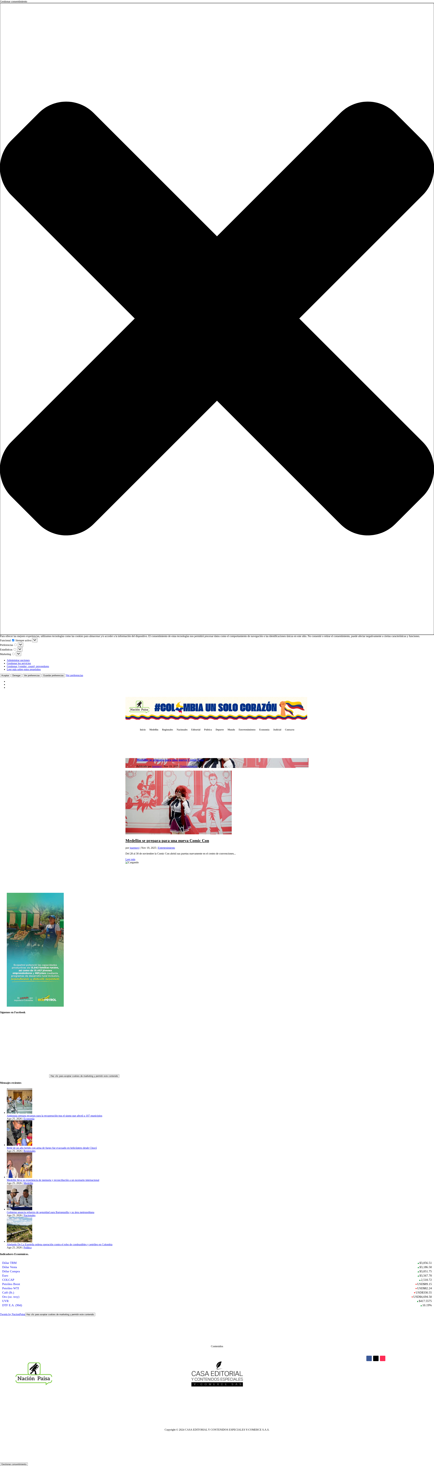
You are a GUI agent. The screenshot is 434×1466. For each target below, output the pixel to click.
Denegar (16, 675)
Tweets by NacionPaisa (47, 1314)
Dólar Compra (11, 1271)
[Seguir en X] (376, 1358)
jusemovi (157, 766)
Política (208, 730)
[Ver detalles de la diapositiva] (35, 1005)
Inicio (143, 730)
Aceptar (5, 675)
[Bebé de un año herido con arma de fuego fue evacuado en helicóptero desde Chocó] (19, 1144)
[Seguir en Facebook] (369, 1358)
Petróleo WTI (10, 1288)
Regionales (167, 730)
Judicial (277, 730)
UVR (5, 1301)
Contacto (289, 730)
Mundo (231, 730)
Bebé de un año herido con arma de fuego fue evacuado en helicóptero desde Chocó (52, 1147)
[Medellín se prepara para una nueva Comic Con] (178, 833)
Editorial (195, 730)
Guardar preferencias (53, 675)
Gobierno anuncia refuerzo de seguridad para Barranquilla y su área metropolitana (50, 1212)
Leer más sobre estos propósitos (24, 669)
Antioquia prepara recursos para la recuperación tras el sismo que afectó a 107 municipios (54, 1115)
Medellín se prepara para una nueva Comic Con (170, 760)
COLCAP (8, 1279)
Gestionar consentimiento (13, 1464)
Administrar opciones (18, 660)
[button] (217, 319)
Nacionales (182, 730)
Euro (5, 1275)
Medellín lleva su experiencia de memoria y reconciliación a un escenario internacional (53, 1180)
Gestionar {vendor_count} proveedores (28, 666)
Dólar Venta (9, 1267)
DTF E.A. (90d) (12, 1305)
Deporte (220, 730)
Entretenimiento (247, 730)
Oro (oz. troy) (10, 1296)
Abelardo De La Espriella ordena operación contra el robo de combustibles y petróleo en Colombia (59, 1244)
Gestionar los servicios (19, 663)
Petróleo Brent (11, 1284)
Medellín (153, 730)
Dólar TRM (9, 1263)
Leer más (130, 859)
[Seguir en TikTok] (382, 1358)
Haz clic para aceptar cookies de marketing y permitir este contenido (84, 1076)
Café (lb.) (8, 1292)
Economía (264, 730)
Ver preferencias (32, 675)
